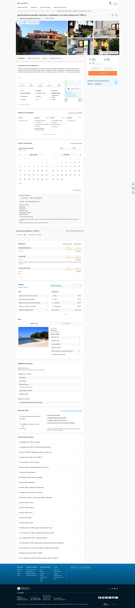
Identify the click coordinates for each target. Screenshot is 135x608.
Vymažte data (77, 190)
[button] (41, 38)
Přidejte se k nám (58, 575)
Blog (55, 579)
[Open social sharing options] (116, 15)
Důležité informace (55, 58)
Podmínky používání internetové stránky (38, 604)
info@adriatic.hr (34, 597)
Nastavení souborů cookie (82, 604)
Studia (18, 575)
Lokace (44, 58)
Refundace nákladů (31, 573)
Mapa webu (72, 604)
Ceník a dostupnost (33, 58)
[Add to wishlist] (112, 15)
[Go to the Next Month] (80, 154)
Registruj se (98, 84)
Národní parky (43, 577)
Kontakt (21, 593)
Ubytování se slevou (31, 569)
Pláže (41, 581)
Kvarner (42, 571)
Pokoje (18, 573)
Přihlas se (90, 84)
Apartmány (20, 569)
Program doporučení (31, 575)
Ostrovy (42, 575)
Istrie (41, 569)
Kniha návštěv (57, 571)
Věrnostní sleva (30, 571)
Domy (18, 571)
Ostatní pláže (66, 323)
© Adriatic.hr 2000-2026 (22, 604)
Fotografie (21, 58)
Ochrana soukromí (52, 604)
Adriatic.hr (56, 569)
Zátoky (41, 579)
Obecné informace (58, 577)
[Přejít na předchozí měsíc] (20, 154)
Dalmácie (42, 573)
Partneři (75, 567)
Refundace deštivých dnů (32, 201)
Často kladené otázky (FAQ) (63, 604)
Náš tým (56, 573)
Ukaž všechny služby (24, 104)
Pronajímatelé (86, 567)
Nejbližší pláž (34, 323)
